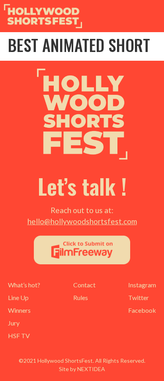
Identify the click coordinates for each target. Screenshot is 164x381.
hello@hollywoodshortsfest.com (82, 221)
